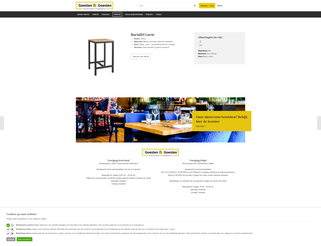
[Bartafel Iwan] (2, 123)
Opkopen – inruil (207, 6)
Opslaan (11, 239)
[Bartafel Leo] (319, 123)
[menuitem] (83, 14)
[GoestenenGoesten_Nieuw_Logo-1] (94, 6)
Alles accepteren (24, 239)
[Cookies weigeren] (12, 225)
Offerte (220, 6)
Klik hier (200, 126)
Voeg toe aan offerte (141, 56)
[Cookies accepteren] (8, 225)
